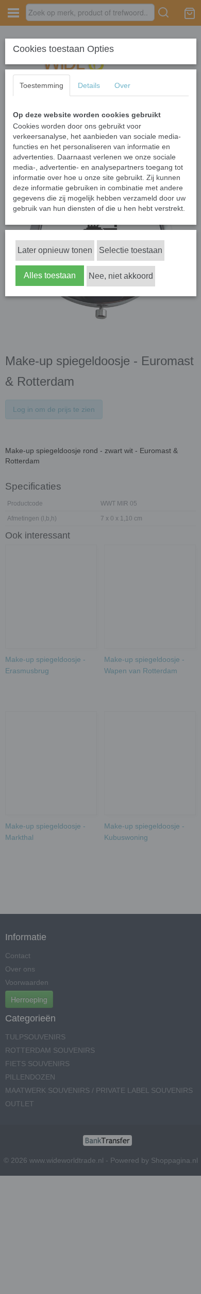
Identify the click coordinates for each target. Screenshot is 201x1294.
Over (122, 85)
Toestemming (41, 85)
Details (89, 85)
